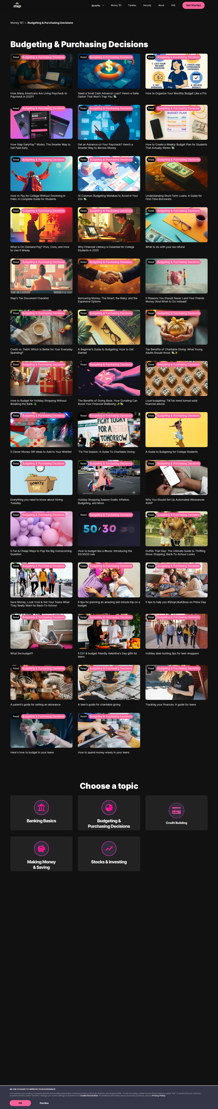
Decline (44, 1103)
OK (20, 1103)
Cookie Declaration (89, 1095)
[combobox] (97, 5)
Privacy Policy (158, 1095)
